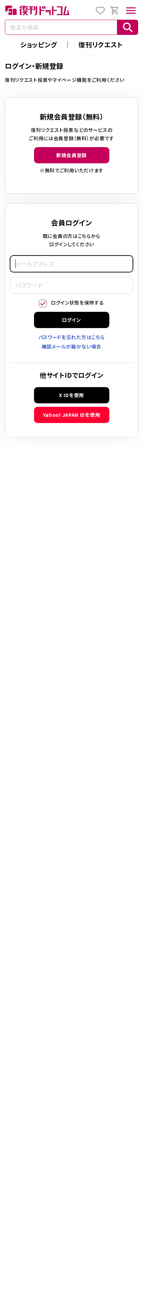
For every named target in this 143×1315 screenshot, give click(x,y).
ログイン (71, 319)
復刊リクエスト (100, 44)
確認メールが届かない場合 (71, 346)
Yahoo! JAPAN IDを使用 (71, 414)
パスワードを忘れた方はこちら (72, 337)
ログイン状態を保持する (77, 302)
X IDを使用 (71, 395)
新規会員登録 (71, 155)
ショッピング (38, 44)
